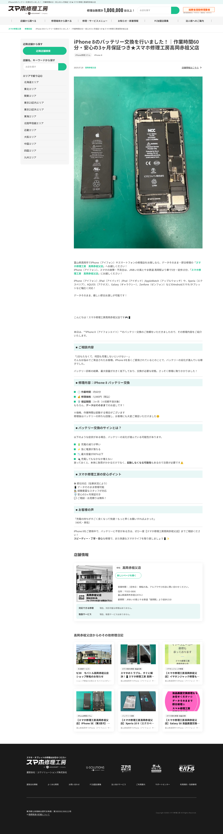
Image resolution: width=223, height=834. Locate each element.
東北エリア (30, 89)
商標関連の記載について (39, 814)
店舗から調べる (28, 21)
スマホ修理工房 (14, 28)
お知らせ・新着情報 (128, 21)
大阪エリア (30, 137)
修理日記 (28, 28)
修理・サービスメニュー (94, 21)
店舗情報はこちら (190, 67)
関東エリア (30, 96)
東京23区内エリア (34, 102)
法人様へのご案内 (195, 21)
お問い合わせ (74, 784)
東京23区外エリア (34, 109)
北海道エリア (31, 82)
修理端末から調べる (61, 21)
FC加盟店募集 (161, 21)
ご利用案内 (140, 784)
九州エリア (30, 157)
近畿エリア (30, 130)
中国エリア (30, 143)
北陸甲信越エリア (34, 123)
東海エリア (30, 116)
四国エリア (30, 150)
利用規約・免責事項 (188, 784)
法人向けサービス (118, 784)
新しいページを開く (127, 575)
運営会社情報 (32, 784)
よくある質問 (53, 784)
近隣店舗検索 (43, 51)
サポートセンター (162, 784)
